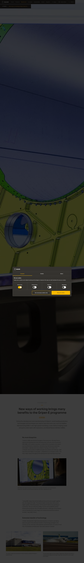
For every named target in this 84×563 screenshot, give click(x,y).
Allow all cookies (61, 292)
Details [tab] (42, 273)
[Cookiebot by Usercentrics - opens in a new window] (64, 269)
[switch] (34, 287)
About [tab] (61, 273)
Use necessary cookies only (41, 292)
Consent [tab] (22, 273)
